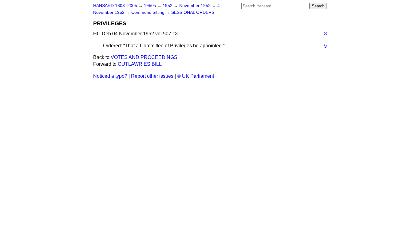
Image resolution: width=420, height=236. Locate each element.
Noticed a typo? (110, 76)
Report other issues (152, 76)
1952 (168, 5)
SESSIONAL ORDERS (192, 12)
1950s (150, 5)
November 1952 (195, 5)
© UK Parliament (195, 76)
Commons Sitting (148, 12)
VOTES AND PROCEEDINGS (144, 57)
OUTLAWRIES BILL (140, 64)
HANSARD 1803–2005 (115, 5)
